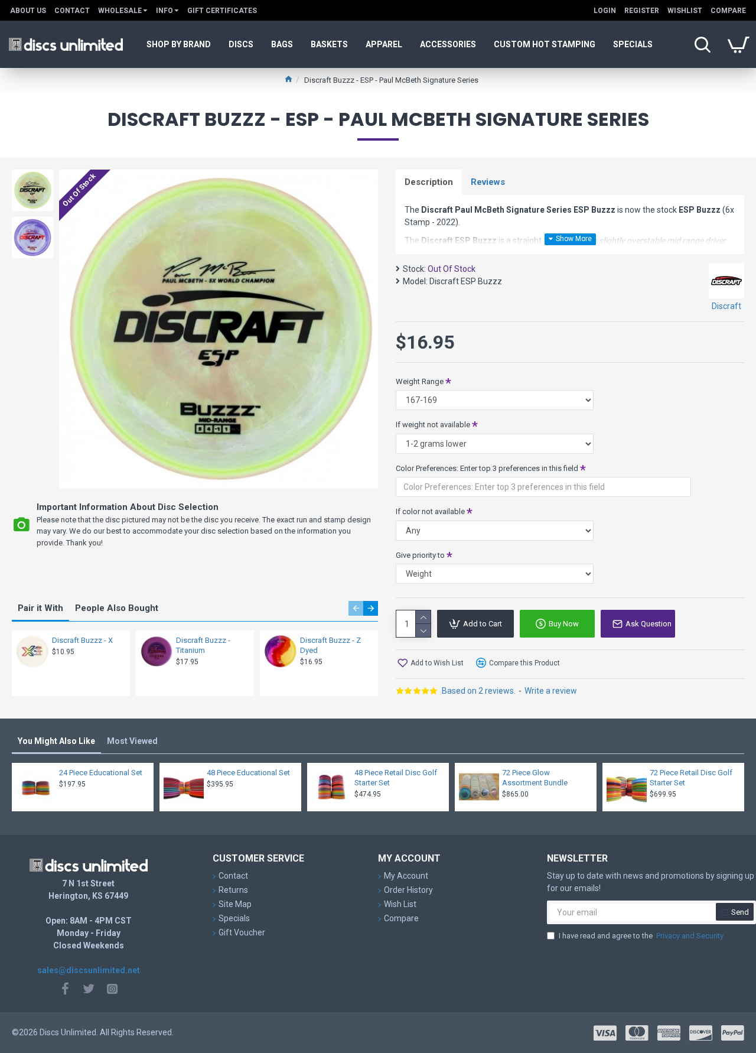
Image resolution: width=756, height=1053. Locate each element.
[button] (355, 608)
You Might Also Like (56, 741)
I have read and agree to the (641, 935)
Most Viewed (132, 741)
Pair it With (40, 608)
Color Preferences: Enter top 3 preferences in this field (487, 468)
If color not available (430, 511)
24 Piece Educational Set (100, 772)
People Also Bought (116, 608)
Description (429, 182)
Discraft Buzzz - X (82, 640)
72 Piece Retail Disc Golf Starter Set (691, 777)
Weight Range (420, 381)
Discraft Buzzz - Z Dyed (330, 645)
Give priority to (420, 555)
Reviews (488, 182)
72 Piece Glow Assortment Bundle (535, 777)
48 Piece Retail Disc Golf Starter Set (395, 777)
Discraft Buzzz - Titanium (203, 645)
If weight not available (433, 424)
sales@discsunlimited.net (88, 970)
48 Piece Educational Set (248, 772)
